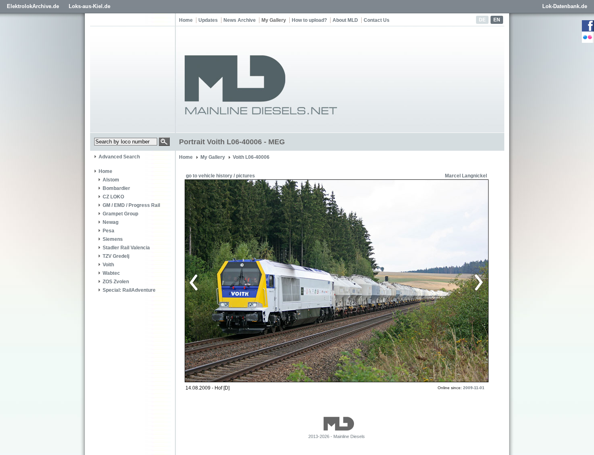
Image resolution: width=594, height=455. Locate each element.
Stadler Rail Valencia (126, 248)
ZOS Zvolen (116, 281)
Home (186, 20)
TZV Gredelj (116, 256)
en (496, 20)
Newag (110, 222)
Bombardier (116, 188)
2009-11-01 (473, 387)
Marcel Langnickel (466, 176)
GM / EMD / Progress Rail (131, 205)
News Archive (239, 20)
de (482, 20)
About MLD (345, 20)
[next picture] (408, 281)
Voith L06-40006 (251, 157)
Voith (108, 265)
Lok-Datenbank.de (564, 6)
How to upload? (309, 20)
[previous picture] (262, 281)
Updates (208, 20)
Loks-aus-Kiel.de (89, 6)
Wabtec (111, 273)
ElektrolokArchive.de (33, 6)
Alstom (111, 180)
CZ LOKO (113, 197)
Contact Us (377, 20)
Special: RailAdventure (129, 290)
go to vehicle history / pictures (220, 176)
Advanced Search (119, 157)
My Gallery (273, 20)
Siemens (113, 239)
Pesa (108, 231)
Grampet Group (120, 214)
